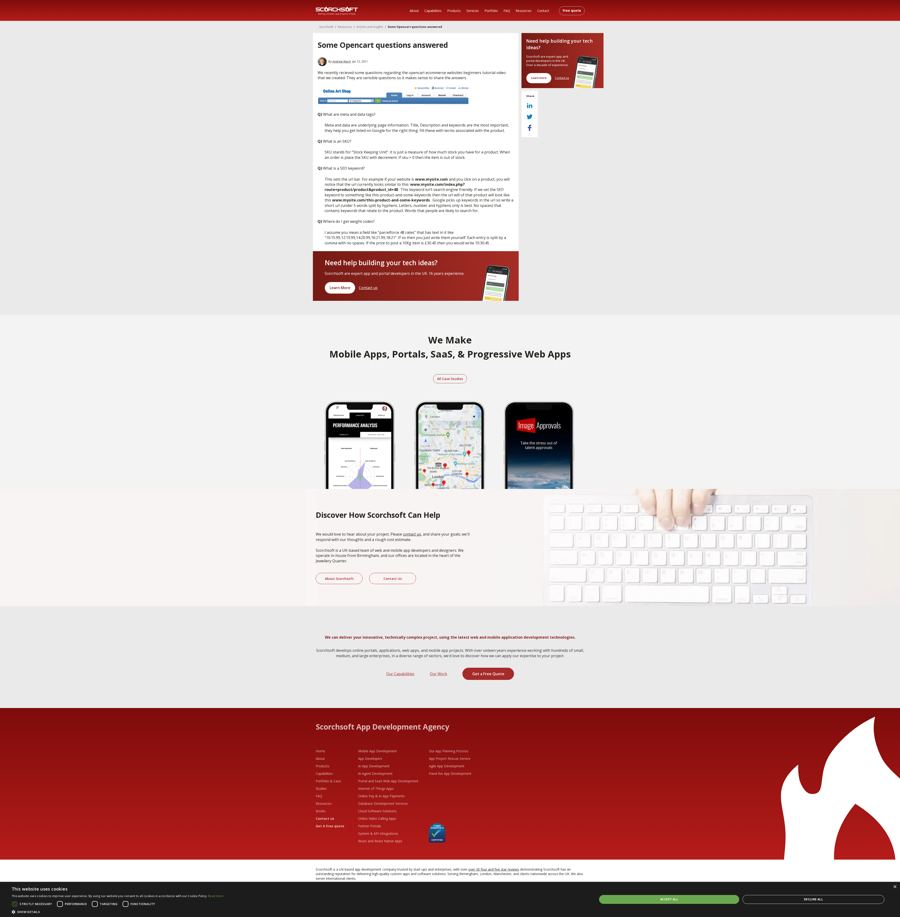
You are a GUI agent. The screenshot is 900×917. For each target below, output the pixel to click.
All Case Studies (450, 378)
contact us (412, 534)
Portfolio (491, 10)
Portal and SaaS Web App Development (388, 781)
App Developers (370, 758)
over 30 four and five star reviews (493, 869)
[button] (118, 911)
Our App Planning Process (448, 751)
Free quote (572, 10)
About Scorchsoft (339, 578)
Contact (543, 10)
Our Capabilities (400, 673)
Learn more (539, 78)
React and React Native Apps (380, 841)
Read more (216, 896)
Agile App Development (447, 766)
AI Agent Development (375, 773)
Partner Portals (369, 826)
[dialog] (450, 899)
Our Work (438, 673)
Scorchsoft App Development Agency (382, 727)
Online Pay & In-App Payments (381, 796)
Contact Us (392, 578)
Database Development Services (383, 803)
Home (320, 751)
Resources (524, 10)
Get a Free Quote (488, 673)
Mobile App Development (377, 751)
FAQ (506, 10)
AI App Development (374, 766)
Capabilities (433, 10)
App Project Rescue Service (449, 758)
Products (454, 10)
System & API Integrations (378, 833)
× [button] (894, 887)
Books (321, 811)
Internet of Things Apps (376, 788)
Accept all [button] (669, 899)
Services (472, 10)
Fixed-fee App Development (450, 773)
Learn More (340, 287)
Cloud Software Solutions (377, 811)
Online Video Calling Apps (377, 818)
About (414, 10)
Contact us (368, 287)
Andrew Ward (341, 61)
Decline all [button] (813, 899)
